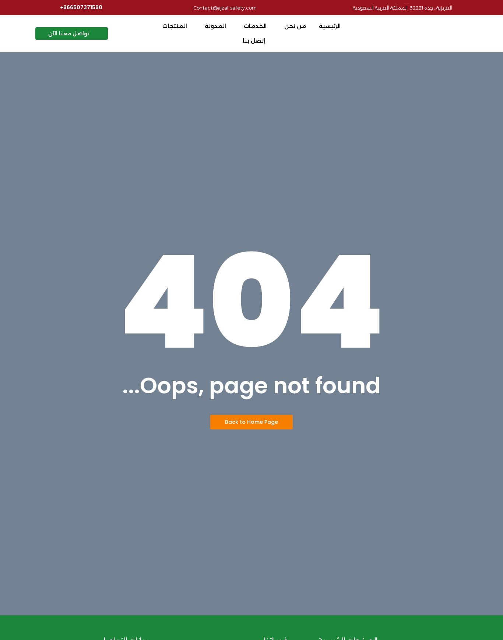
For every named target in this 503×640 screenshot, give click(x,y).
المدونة (215, 25)
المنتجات (174, 25)
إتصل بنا (254, 40)
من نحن (295, 25)
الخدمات (255, 25)
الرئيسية (330, 25)
